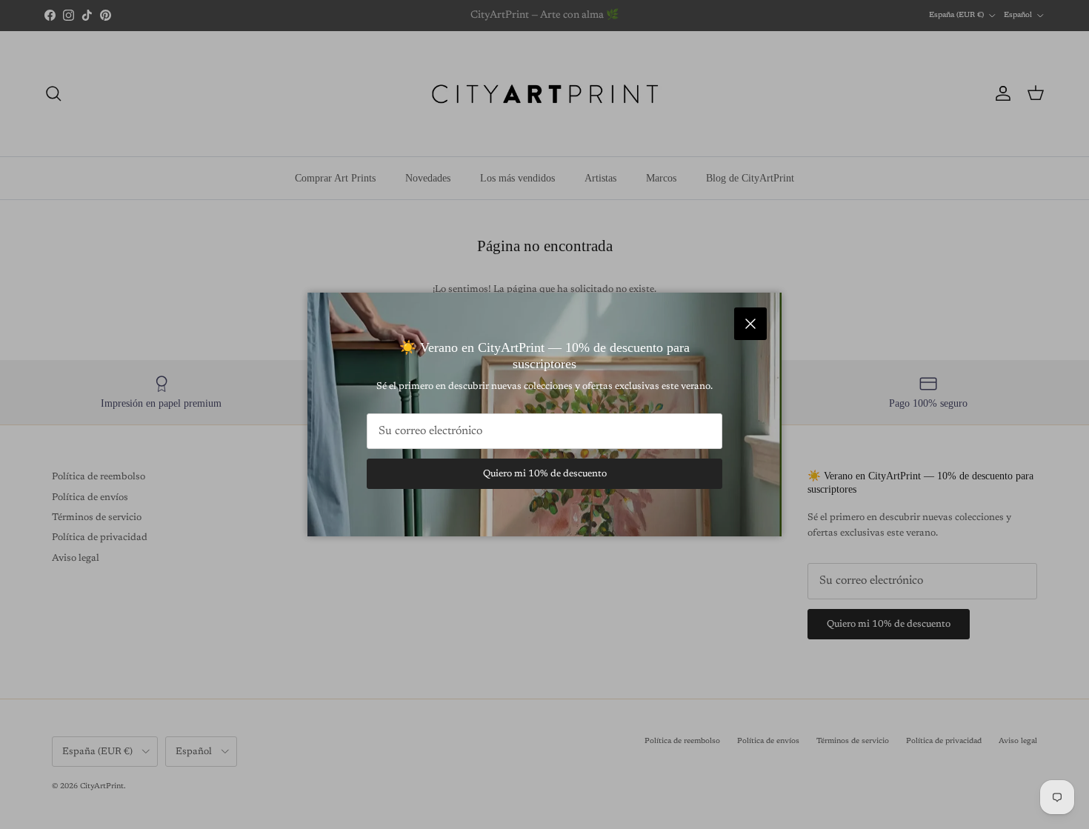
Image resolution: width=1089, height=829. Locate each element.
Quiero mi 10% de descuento (545, 474)
